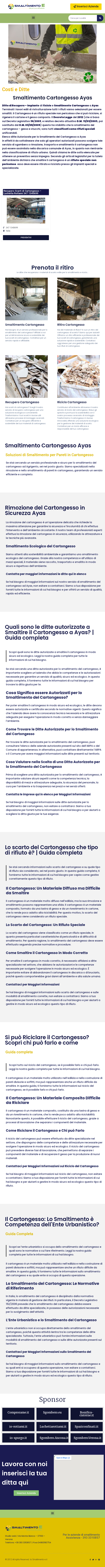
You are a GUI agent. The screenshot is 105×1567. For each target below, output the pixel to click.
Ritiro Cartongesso (71, 325)
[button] (86, 6)
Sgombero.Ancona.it (54, 1438)
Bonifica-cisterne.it (87, 1414)
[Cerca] (100, 18)
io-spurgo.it (18, 1438)
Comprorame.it (18, 1412)
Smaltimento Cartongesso (24, 325)
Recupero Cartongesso (22, 402)
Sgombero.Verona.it (87, 1438)
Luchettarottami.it (53, 1426)
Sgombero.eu (52, 1412)
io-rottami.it (18, 1426)
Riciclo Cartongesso (72, 402)
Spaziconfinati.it (86, 1426)
